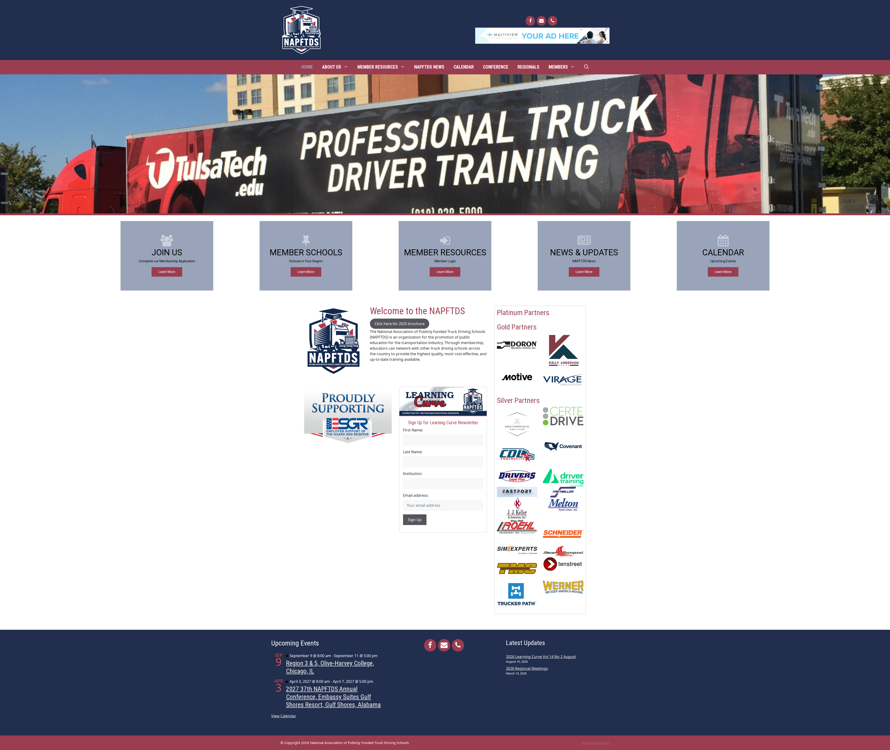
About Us (331, 67)
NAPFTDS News (429, 67)
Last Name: (413, 451)
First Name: (413, 430)
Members (558, 67)
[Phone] (552, 21)
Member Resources (377, 67)
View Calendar (283, 715)
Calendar (464, 67)
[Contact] (541, 21)
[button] (167, 256)
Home (307, 67)
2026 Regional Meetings (527, 668)
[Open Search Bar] (586, 67)
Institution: (412, 473)
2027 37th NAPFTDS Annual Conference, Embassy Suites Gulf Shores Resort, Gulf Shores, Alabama (333, 696)
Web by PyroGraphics (596, 743)
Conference (495, 67)
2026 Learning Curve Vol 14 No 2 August (541, 656)
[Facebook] (530, 21)
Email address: (416, 495)
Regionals (528, 67)
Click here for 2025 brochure (400, 323)
